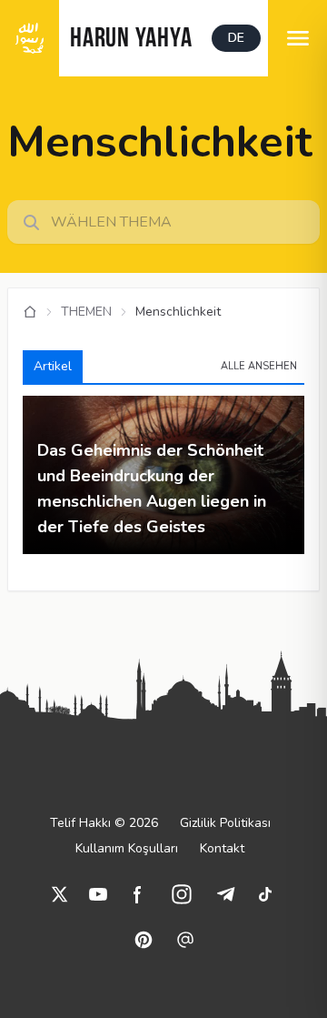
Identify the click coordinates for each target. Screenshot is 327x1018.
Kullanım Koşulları (126, 848)
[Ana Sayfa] (30, 312)
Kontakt (222, 848)
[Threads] (185, 940)
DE (236, 37)
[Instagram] (181, 894)
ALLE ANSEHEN (259, 366)
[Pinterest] (144, 940)
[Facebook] (138, 894)
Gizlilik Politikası (225, 823)
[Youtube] (98, 894)
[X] (60, 894)
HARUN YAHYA (131, 39)
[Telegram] (225, 894)
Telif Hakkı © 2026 (104, 823)
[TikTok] (265, 894)
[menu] (297, 38)
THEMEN (86, 311)
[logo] (29, 38)
